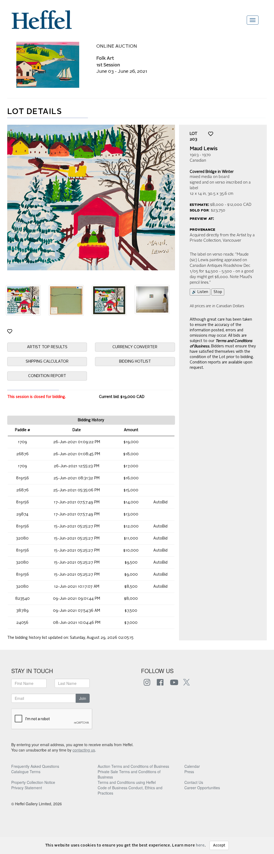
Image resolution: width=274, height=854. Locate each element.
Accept (219, 845)
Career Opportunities (202, 787)
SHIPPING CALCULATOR (47, 361)
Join (82, 698)
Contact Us (193, 782)
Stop (218, 292)
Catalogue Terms (25, 771)
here (200, 845)
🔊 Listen (200, 292)
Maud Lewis (204, 148)
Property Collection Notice (33, 782)
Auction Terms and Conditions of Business (133, 766)
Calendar (192, 766)
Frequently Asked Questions (35, 766)
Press (189, 771)
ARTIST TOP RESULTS (47, 347)
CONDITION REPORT (47, 376)
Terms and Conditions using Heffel (127, 782)
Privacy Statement (26, 787)
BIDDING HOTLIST (135, 361)
